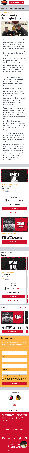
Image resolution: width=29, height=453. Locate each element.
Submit (14, 383)
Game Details (15, 213)
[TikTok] (20, 438)
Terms (21, 429)
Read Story (15, 242)
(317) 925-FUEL (6, 424)
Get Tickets (15, 2)
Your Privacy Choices (14, 432)
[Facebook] (3, 438)
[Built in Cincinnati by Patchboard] (14, 446)
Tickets (15, 208)
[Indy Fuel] (4, 2)
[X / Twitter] (14, 438)
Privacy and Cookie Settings (14, 434)
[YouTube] (26, 438)
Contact (8, 429)
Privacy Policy (14, 429)
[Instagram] (9, 438)
